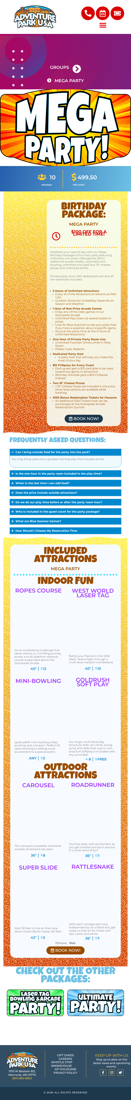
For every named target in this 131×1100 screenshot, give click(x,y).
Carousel (38, 785)
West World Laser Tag (93, 592)
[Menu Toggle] (103, 25)
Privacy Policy (65, 1072)
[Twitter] (120, 1072)
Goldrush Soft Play (93, 682)
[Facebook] (103, 1072)
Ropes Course (38, 590)
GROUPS (59, 67)
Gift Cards (65, 1055)
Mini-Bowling (38, 680)
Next (72, 943)
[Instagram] (112, 1072)
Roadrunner (92, 784)
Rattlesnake (92, 866)
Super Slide (38, 867)
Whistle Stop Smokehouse (61, 1063)
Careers (65, 1058)
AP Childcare (65, 1069)
